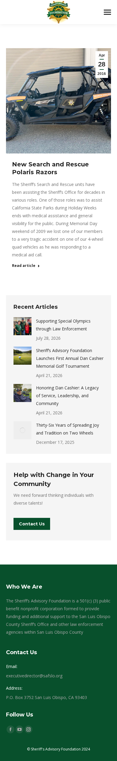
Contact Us (32, 524)
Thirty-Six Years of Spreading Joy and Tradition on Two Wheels (67, 429)
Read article (23, 265)
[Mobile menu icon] (107, 12)
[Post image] (23, 326)
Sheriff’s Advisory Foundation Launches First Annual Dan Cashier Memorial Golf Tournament (70, 358)
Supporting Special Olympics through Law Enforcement (63, 325)
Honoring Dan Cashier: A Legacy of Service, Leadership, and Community (67, 395)
